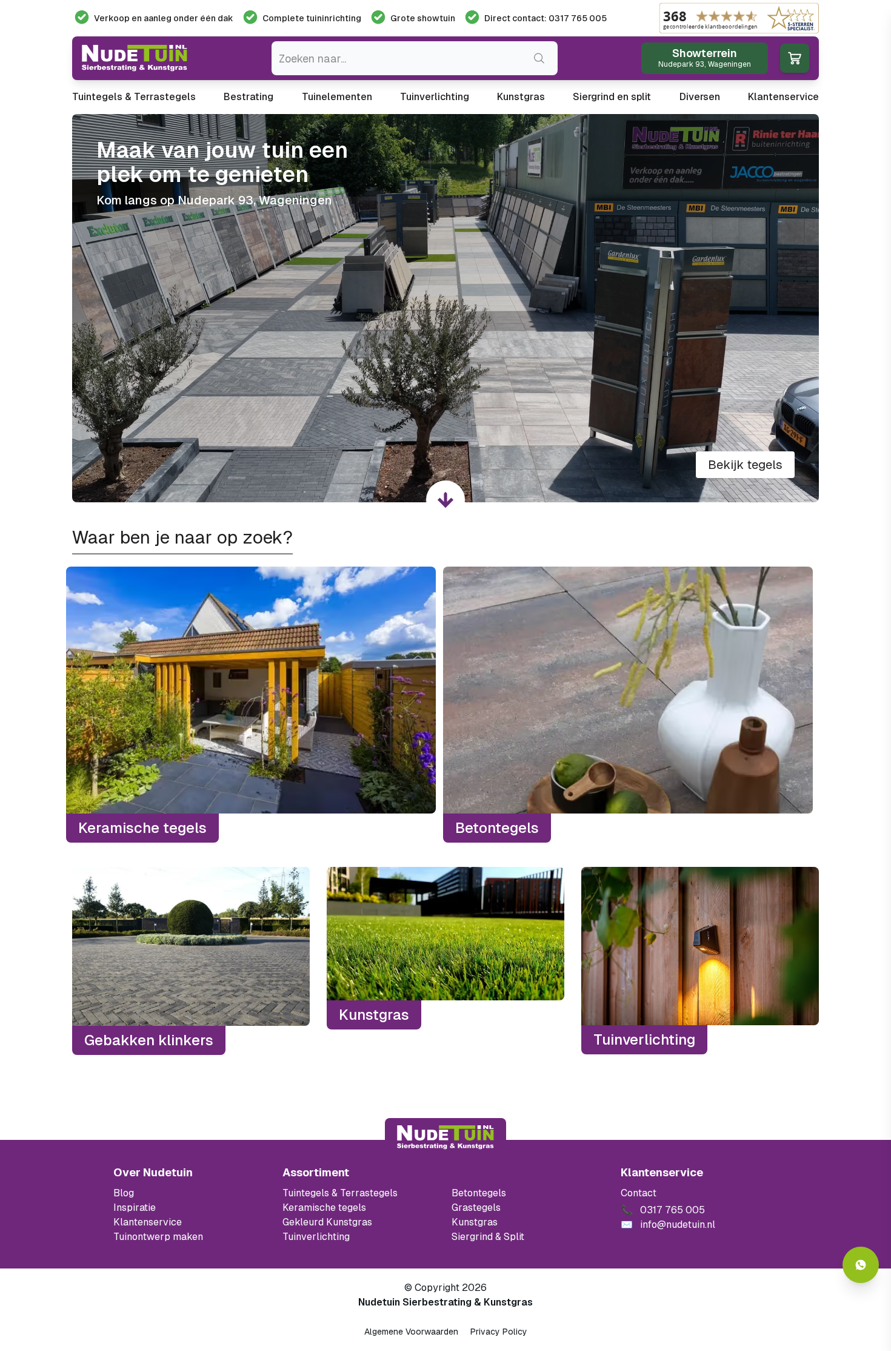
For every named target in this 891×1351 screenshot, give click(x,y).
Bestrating (248, 97)
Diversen (699, 97)
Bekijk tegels (745, 464)
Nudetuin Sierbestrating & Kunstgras (445, 1302)
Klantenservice (783, 97)
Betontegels (479, 1193)
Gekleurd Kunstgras (327, 1222)
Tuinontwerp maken (158, 1236)
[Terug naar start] (445, 1137)
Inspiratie (134, 1207)
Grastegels (476, 1207)
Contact (638, 1193)
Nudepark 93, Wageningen (255, 200)
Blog (123, 1193)
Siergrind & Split (488, 1236)
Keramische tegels (324, 1207)
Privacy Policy (498, 1331)
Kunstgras (521, 97)
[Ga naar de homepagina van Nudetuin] (134, 58)
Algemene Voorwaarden (411, 1331)
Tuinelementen (337, 97)
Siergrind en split (612, 97)
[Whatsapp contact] (861, 1265)
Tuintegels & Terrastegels (134, 97)
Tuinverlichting (434, 97)
